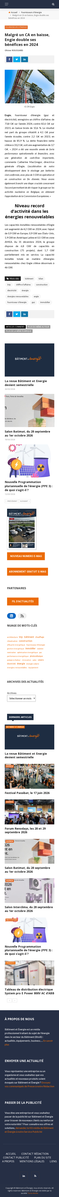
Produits (10, 963)
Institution (11, 920)
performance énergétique (18, 656)
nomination (11, 652)
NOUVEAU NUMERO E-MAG (26, 556)
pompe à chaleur (14, 660)
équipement (33, 667)
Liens (53, 1161)
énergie (25, 290)
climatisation (12, 641)
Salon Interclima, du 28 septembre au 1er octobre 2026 (29, 909)
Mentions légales (32, 1161)
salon (34, 660)
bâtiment (29, 278)
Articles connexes (15, 326)
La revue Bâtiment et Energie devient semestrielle (26, 383)
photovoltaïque (36, 656)
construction (42, 284)
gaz (33, 302)
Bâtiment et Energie (15, 727)
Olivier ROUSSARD (14, 50)
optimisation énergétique (27, 652)
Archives (12, 692)
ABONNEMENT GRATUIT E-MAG (27, 571)
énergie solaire (32, 664)
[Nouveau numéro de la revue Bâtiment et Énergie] (21, 528)
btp (9, 284)
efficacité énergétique (16, 645)
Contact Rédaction (35, 1154)
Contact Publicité (16, 1157)
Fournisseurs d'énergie (16, 27)
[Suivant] (14, 1000)
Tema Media (33, 1193)
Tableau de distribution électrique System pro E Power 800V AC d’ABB (29, 991)
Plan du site (42, 1157)
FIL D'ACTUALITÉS (23, 601)
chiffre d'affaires (23, 284)
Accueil (11, 1154)
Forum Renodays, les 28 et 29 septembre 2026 (25, 830)
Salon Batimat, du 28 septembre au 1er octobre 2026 (27, 433)
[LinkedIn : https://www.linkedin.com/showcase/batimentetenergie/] (11, 616)
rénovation (26, 660)
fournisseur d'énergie (16, 302)
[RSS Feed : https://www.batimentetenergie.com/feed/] (22, 616)
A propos (8, 1161)
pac (40, 652)
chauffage (39, 637)
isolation (40, 649)
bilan (41, 278)
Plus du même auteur (38, 326)
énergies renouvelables (17, 296)
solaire (41, 660)
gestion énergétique (15, 649)
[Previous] (9, 1000)
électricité (11, 290)
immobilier (45, 302)
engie (36, 296)
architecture (12, 637)
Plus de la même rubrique (18, 331)
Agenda (9, 766)
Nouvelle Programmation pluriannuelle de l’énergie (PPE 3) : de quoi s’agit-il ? (29, 486)
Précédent (12, 501)
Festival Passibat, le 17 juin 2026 (27, 793)
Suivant (24, 501)
